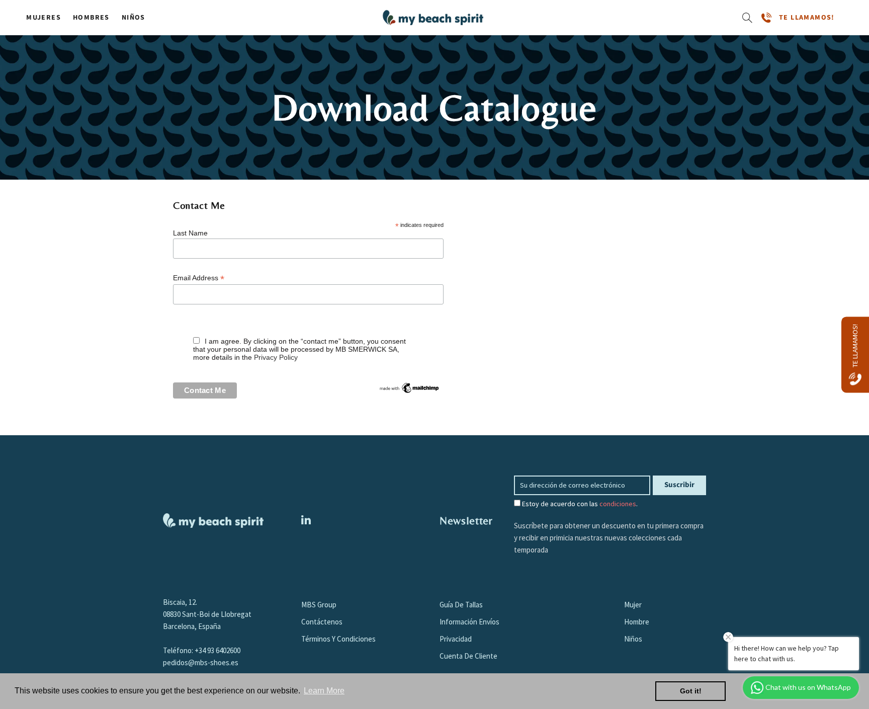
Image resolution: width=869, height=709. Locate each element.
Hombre (636, 621)
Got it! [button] (691, 691)
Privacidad (456, 639)
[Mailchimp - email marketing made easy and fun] (409, 387)
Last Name (190, 233)
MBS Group (318, 604)
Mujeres (43, 18)
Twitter (306, 519)
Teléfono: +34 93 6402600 (201, 650)
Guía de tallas (461, 604)
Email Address (198, 278)
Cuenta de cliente (468, 656)
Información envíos (469, 621)
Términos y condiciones (338, 639)
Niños (133, 18)
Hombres (91, 18)
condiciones (617, 503)
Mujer (633, 604)
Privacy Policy (276, 357)
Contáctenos (321, 621)
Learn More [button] (324, 690)
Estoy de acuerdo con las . (579, 503)
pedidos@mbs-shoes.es (200, 662)
